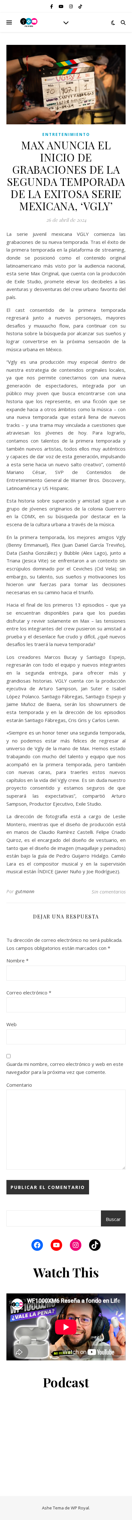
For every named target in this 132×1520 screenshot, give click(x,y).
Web (11, 1024)
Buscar (113, 1219)
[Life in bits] (29, 22)
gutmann (25, 891)
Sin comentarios (109, 891)
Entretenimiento (66, 134)
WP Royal (80, 1508)
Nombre (17, 960)
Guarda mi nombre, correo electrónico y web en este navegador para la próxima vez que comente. (64, 1068)
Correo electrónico (28, 992)
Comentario (19, 1085)
